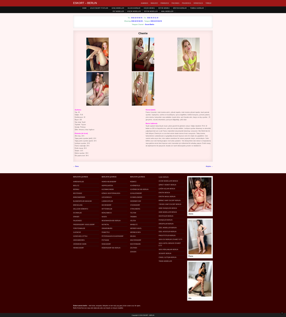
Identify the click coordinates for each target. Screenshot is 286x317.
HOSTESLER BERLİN (166, 216)
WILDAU (133, 236)
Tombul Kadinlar (197, 8)
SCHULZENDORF (136, 193)
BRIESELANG (78, 205)
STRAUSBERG (135, 209)
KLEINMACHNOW (108, 189)
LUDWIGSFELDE (107, 201)
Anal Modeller (167, 11)
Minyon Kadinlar (180, 8)
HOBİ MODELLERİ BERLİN (168, 212)
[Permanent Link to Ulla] (199, 279)
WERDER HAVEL (136, 228)
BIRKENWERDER (79, 197)
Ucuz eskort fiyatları (99, 8)
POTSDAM (105, 240)
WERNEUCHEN (135, 232)
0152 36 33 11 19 (152, 18)
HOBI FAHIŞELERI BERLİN (168, 208)
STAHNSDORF (135, 205)
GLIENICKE (77, 232)
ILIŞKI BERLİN (163, 177)
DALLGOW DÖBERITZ (80, 209)
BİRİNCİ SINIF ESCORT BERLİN (169, 200)
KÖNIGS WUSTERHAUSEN (111, 193)
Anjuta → (209, 166)
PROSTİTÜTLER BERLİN (167, 235)
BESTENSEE (77, 193)
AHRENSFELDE (78, 182)
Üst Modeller (118, 11)
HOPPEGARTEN (107, 185)
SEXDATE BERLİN (165, 253)
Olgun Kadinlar (134, 8)
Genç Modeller (118, 8)
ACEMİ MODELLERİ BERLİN (168, 181)
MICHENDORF (106, 205)
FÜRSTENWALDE (79, 228)
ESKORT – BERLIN (85, 2)
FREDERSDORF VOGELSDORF (84, 224)
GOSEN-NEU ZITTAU (80, 236)
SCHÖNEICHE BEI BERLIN (139, 189)
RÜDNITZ (133, 182)
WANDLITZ (134, 224)
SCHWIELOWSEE (136, 197)
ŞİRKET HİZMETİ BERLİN (167, 185)
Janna (190, 214)
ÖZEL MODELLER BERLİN (168, 228)
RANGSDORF (106, 244)
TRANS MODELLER (165, 261)
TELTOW (133, 213)
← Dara (76, 166)
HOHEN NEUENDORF (109, 182)
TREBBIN (133, 217)
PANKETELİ (106, 232)
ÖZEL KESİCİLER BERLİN (167, 231)
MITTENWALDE (107, 209)
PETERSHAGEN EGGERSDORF (112, 236)
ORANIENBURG (107, 228)
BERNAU (76, 189)
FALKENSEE (77, 220)
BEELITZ (76, 185)
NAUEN (104, 217)
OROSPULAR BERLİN (166, 224)
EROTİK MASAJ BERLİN (167, 196)
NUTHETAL (105, 224)
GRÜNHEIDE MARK (79, 244)
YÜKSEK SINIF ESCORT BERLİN (170, 204)
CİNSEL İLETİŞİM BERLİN (167, 257)
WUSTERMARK (135, 244)
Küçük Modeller (134, 11)
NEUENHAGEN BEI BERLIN (111, 220)
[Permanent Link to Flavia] (199, 237)
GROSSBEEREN (78, 240)
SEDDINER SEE (135, 201)
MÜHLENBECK (107, 213)
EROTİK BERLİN (164, 192)
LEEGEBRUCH (107, 197)
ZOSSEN (133, 252)
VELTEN (133, 220)
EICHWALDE (77, 213)
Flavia (190, 256)
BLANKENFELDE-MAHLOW (82, 201)
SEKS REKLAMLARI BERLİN (168, 249)
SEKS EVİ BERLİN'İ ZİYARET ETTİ (170, 239)
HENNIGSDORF (78, 248)
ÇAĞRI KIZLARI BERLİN (167, 189)
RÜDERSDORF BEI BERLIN (111, 248)
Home (84, 8)
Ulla (189, 298)
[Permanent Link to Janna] (199, 194)
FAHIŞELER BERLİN (165, 220)
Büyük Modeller (151, 11)
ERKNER (76, 217)
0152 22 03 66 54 (136, 18)
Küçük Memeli (149, 8)
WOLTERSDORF (135, 240)
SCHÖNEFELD (135, 185)
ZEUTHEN (133, 248)
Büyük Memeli (164, 8)
